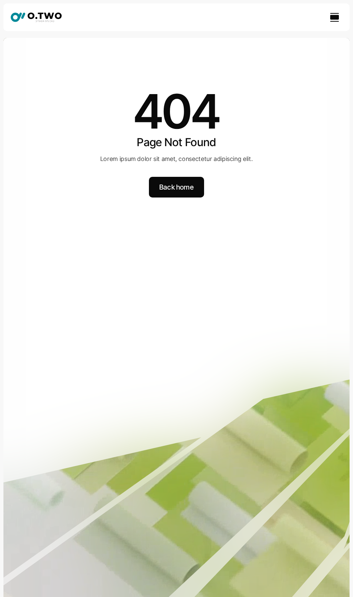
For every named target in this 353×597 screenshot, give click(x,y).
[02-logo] (36, 15)
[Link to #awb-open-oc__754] (334, 17)
